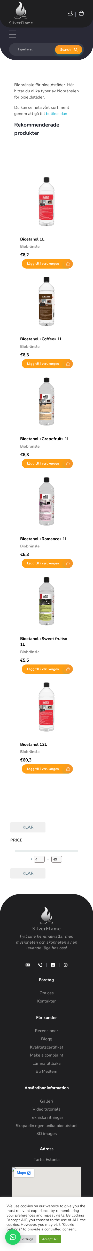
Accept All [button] (50, 1239)
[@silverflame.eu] (66, 965)
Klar (28, 827)
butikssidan (56, 114)
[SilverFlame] (20, 10)
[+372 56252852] (40, 965)
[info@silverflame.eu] (28, 965)
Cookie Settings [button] (21, 1239)
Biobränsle (30, 246)
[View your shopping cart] (81, 13)
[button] (13, 1237)
